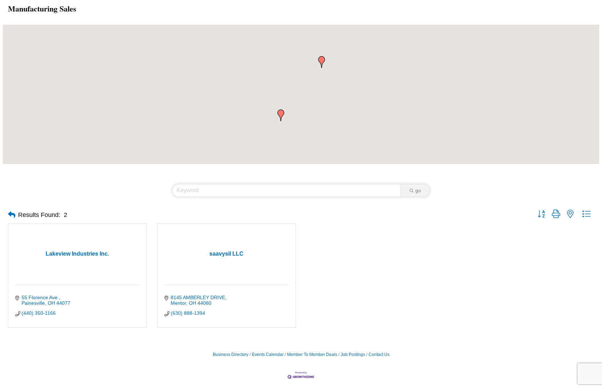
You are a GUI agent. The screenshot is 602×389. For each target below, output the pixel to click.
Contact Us (379, 354)
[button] (321, 62)
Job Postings (353, 354)
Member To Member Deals (312, 354)
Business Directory (230, 354)
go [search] (418, 190)
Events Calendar (268, 354)
